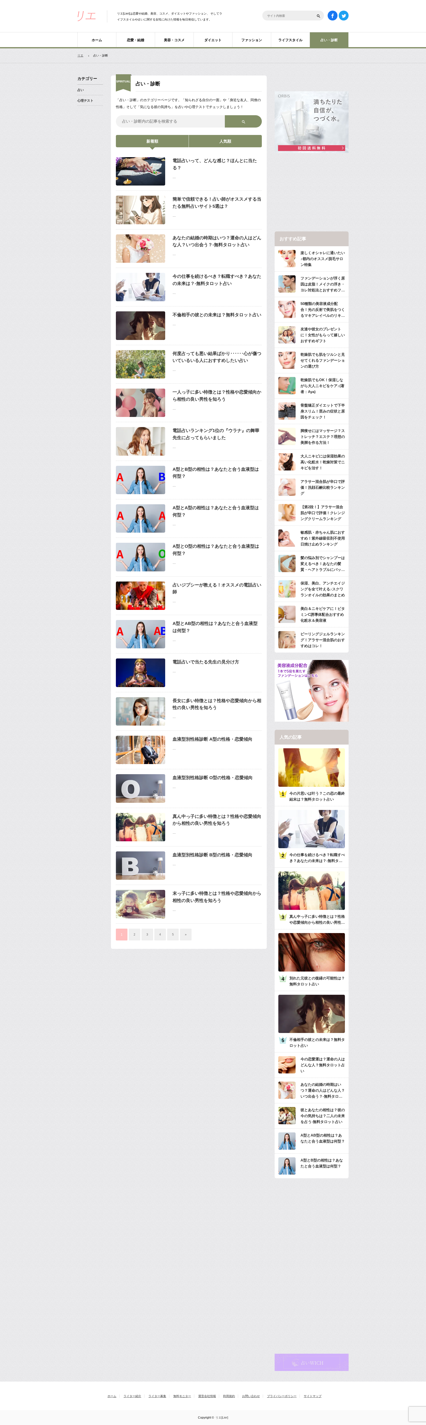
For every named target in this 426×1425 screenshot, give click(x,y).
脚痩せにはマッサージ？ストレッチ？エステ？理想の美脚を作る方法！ (323, 437)
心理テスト (85, 100)
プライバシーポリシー (282, 1396)
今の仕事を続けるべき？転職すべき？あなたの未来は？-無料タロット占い (217, 280)
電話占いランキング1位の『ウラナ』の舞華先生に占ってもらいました (216, 434)
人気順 (225, 141)
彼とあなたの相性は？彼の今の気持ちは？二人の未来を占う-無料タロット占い (323, 1116)
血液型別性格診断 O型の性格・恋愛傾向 (213, 777)
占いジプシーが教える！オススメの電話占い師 (217, 588)
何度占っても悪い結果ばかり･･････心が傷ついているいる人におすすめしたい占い (217, 357)
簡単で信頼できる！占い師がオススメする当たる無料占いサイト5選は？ (217, 203)
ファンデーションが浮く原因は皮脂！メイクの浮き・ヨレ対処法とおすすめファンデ (323, 284)
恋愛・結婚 (135, 40)
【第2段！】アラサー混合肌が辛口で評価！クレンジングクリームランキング (323, 513)
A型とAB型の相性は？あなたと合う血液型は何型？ (215, 627)
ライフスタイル (290, 40)
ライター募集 (157, 1396)
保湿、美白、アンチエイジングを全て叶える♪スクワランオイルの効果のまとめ (323, 589)
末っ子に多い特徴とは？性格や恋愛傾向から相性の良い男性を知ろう (217, 897)
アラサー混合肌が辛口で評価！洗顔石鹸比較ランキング (323, 487)
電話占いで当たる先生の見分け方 (206, 661)
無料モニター (182, 1396)
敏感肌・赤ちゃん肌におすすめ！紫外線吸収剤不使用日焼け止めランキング (323, 538)
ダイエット (213, 40)
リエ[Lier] (221, 1417)
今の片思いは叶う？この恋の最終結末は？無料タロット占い (317, 796)
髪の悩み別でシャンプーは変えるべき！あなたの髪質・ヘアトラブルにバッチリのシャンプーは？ (323, 564)
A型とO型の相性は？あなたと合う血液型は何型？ (216, 550)
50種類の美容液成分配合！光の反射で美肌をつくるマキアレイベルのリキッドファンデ (323, 310)
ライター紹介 (132, 1396)
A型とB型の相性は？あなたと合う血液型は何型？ (216, 473)
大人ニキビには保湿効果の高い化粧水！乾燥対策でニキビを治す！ (323, 462)
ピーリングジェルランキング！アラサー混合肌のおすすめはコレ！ (323, 640)
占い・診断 (329, 40)
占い (80, 90)
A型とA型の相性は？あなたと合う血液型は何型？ (216, 511)
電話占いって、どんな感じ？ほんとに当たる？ (215, 164)
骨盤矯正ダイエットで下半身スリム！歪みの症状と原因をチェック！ (323, 411)
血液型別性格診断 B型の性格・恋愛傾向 (212, 854)
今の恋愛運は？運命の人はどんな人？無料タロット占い (323, 1065)
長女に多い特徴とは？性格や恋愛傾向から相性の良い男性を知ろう (217, 704)
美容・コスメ (174, 40)
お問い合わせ (251, 1396)
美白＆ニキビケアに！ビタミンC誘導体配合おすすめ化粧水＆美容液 (323, 614)
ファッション (251, 40)
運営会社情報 (207, 1396)
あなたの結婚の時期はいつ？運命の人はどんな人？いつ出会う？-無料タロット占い (217, 241)
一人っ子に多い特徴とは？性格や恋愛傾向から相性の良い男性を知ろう (217, 396)
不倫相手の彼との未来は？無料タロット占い (217, 314)
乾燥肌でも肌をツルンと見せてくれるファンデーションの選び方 (323, 360)
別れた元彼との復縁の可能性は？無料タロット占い (317, 981)
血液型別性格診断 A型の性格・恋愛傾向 (212, 739)
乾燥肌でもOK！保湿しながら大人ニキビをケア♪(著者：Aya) (322, 386)
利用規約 (229, 1396)
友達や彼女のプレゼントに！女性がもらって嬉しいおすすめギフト (323, 335)
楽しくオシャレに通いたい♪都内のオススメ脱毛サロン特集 (323, 259)
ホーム (97, 40)
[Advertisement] (312, 192)
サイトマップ (312, 1396)
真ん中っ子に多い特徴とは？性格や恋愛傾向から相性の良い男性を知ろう (217, 820)
